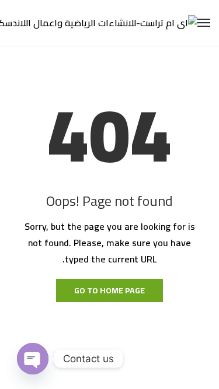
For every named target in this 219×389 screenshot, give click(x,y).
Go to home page (109, 290)
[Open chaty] (32, 358)
